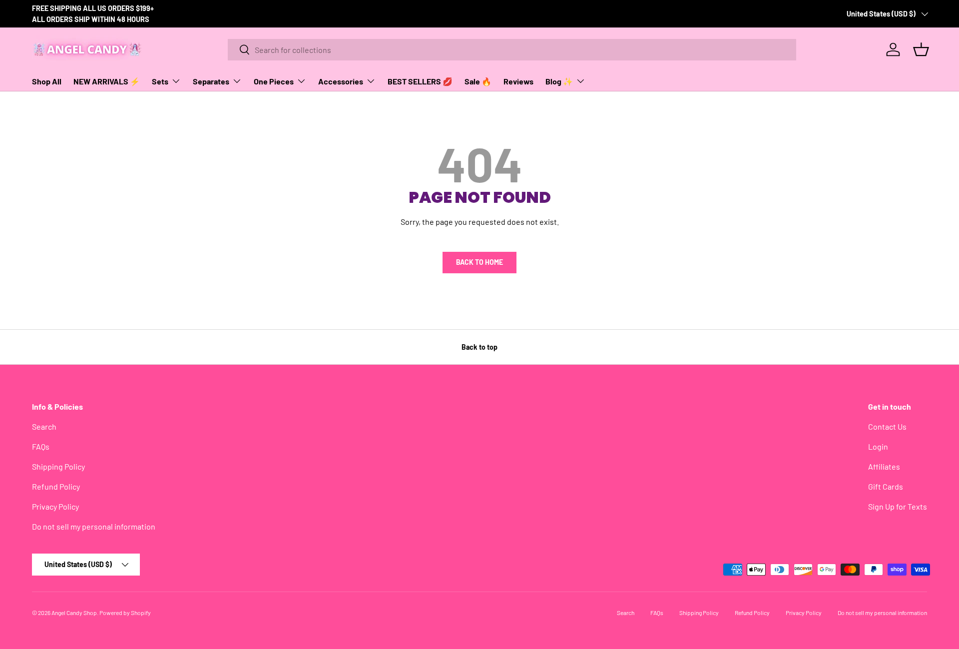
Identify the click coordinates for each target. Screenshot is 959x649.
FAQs (40, 446)
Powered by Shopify (125, 612)
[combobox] (512, 49)
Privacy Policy (55, 506)
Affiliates (884, 466)
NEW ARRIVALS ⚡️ (106, 81)
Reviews (518, 81)
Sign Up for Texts (897, 506)
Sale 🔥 (478, 81)
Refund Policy (56, 486)
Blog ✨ (559, 81)
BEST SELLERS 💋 (420, 81)
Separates (211, 81)
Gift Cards (885, 486)
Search (44, 426)
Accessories (340, 81)
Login (878, 446)
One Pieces (274, 81)
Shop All (46, 81)
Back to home (479, 262)
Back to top (479, 347)
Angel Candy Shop (74, 612)
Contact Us (887, 426)
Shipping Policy (58, 466)
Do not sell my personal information (93, 526)
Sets (160, 81)
